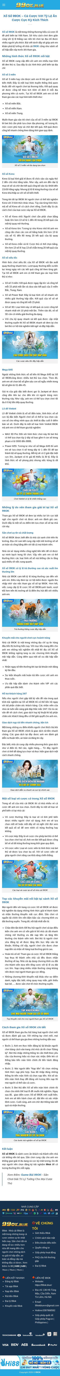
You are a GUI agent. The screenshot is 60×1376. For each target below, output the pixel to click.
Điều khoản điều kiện (45, 1243)
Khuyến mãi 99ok (13, 1306)
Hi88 (17, 1266)
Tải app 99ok (11, 1286)
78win (5, 1270)
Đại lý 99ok (40, 1266)
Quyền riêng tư (42, 1247)
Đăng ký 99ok (12, 1281)
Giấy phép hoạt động (45, 1252)
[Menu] (3, 4)
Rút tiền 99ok (11, 1296)
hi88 (23, 1266)
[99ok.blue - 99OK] (30, 5)
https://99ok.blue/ (43, 1285)
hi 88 (10, 1266)
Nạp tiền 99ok (12, 1291)
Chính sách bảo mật (45, 1238)
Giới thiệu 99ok (42, 1233)
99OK (36, 46)
